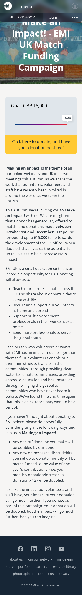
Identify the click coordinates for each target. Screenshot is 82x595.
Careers (41, 566)
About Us (16, 559)
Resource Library (64, 566)
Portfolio (24, 566)
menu (26, 6)
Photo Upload (23, 574)
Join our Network (39, 559)
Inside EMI (65, 559)
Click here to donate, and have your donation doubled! (41, 144)
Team (52, 17)
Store (10, 566)
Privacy (63, 574)
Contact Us (46, 574)
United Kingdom (21, 17)
